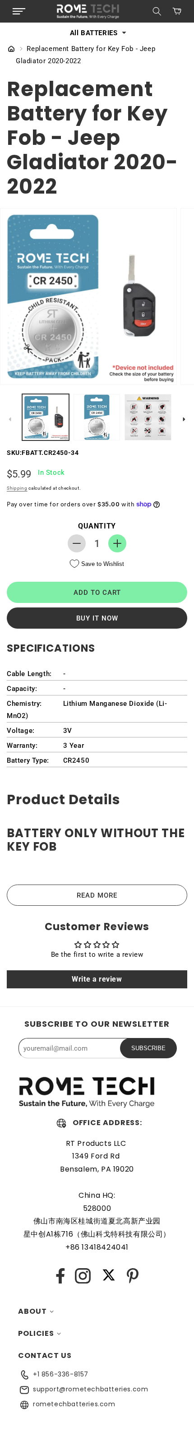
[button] (19, 11)
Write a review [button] (97, 979)
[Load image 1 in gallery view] (45, 417)
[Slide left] (10, 419)
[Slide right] (184, 419)
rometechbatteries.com (74, 1404)
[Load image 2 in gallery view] (97, 417)
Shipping (17, 488)
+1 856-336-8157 (60, 1374)
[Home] (11, 50)
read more (97, 895)
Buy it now (97, 618)
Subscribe (148, 1048)
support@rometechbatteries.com (90, 1389)
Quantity (97, 526)
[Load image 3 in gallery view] (148, 417)
